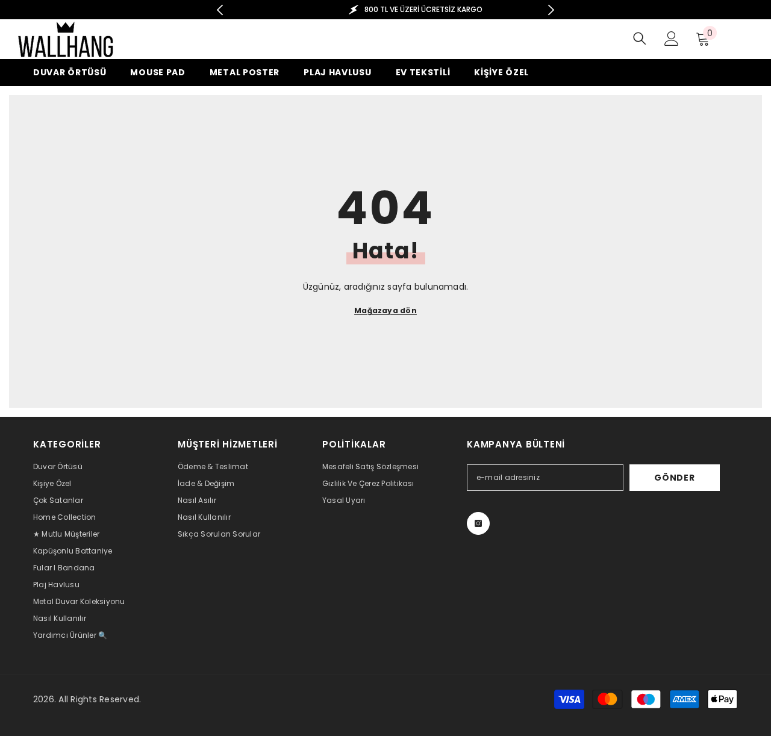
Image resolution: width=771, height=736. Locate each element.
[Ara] (640, 38)
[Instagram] (478, 523)
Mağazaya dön (385, 310)
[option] (386, 9)
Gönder (674, 478)
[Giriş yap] (671, 38)
